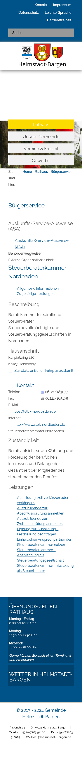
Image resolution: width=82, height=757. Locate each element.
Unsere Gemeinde (41, 136)
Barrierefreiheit (59, 20)
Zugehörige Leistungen (35, 294)
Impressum (62, 5)
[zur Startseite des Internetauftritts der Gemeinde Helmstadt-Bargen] (41, 57)
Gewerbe (41, 160)
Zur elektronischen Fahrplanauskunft (43, 370)
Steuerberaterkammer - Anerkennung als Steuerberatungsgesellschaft (40, 555)
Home (27, 171)
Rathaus (41, 124)
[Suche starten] (69, 33)
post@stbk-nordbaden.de (35, 411)
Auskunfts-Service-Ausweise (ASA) (42, 243)
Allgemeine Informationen (38, 288)
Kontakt (41, 5)
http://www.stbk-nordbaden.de (39, 424)
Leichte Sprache (58, 12)
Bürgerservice (61, 171)
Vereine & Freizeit (41, 148)
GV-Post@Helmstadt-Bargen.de (49, 737)
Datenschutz (28, 12)
